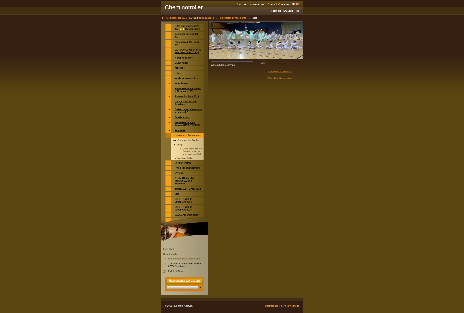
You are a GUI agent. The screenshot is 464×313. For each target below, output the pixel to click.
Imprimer (285, 4)
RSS (273, 4)
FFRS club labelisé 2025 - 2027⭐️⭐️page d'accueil (188, 18)
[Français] (293, 4)
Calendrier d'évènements (233, 18)
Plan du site (258, 4)
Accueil (242, 4)
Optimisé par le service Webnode (282, 306)
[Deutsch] (297, 4)
